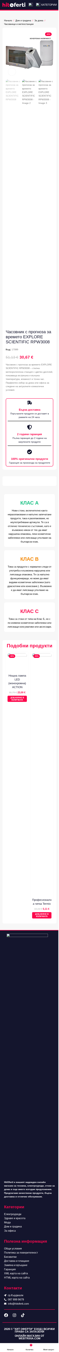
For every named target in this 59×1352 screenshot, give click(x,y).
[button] (17, 699)
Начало (8, 20)
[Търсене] (30, 5)
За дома (38, 20)
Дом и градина (23, 20)
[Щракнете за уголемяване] (12, 71)
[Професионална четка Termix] (41, 775)
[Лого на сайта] (13, 4)
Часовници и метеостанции (19, 24)
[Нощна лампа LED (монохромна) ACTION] (17, 662)
